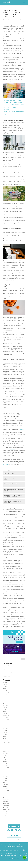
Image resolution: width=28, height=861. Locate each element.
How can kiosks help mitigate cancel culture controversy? (14, 484)
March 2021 (5, 763)
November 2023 (6, 721)
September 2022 (6, 742)
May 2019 (5, 794)
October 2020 (5, 772)
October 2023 (5, 724)
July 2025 (5, 696)
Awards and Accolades (7, 667)
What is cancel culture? (9, 473)
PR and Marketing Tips (18, 19)
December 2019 (6, 790)
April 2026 (5, 688)
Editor (5, 19)
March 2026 (5, 690)
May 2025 (5, 701)
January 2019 (5, 801)
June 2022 (5, 744)
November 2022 (6, 740)
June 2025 (5, 699)
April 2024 (5, 711)
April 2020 (5, 782)
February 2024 (6, 715)
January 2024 (5, 717)
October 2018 (5, 807)
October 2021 (5, 749)
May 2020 (5, 780)
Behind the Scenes (7, 676)
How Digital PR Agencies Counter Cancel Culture (14, 105)
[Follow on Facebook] (12, 830)
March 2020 (5, 784)
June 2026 (5, 684)
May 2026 (5, 686)
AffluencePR (21, 429)
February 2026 (6, 692)
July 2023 (5, 730)
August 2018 (5, 811)
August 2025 (5, 694)
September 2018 (6, 809)
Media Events (5, 669)
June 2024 (5, 707)
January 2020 (5, 788)
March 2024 (5, 713)
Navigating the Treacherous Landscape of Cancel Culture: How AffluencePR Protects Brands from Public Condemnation (14, 113)
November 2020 (6, 769)
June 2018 (5, 813)
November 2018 (6, 805)
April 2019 (5, 797)
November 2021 (6, 746)
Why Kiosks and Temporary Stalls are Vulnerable (14, 104)
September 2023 (6, 726)
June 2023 (5, 732)
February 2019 (6, 799)
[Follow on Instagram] (19, 830)
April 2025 (5, 703)
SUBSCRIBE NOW (14, 836)
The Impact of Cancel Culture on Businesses (13, 102)
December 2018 (6, 803)
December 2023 (6, 719)
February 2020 (6, 786)
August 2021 (5, 753)
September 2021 (6, 751)
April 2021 (5, 761)
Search (23, 659)
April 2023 (5, 736)
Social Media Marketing (8, 665)
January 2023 (5, 738)
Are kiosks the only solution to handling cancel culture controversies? (13, 496)
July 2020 (5, 778)
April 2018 (5, 817)
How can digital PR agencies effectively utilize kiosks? (13, 502)
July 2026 (5, 682)
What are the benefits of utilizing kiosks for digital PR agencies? (13, 490)
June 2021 (5, 757)
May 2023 (5, 734)
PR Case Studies (6, 674)
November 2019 (6, 792)
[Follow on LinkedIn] (16, 830)
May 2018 (5, 815)
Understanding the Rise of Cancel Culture (12, 100)
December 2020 (6, 767)
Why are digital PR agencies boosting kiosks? (12, 478)
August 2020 (5, 776)
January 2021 (5, 765)
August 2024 (5, 705)
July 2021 (5, 755)
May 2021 (5, 759)
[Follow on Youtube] (8, 830)
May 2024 (5, 709)
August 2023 (5, 728)
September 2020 (6, 774)
